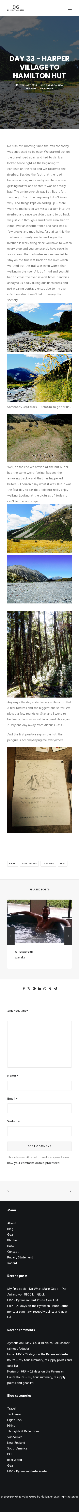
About (11, 1223)
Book (10, 1246)
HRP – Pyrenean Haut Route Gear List (32, 1300)
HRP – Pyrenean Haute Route (27, 1471)
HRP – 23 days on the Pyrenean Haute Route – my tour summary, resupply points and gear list (38, 1311)
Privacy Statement (20, 1257)
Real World (14, 1460)
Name (12, 1076)
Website (13, 1121)
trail (63, 864)
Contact (13, 1252)
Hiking (12, 864)
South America (17, 1448)
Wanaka (15, 957)
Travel (11, 1408)
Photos (12, 1240)
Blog (10, 1229)
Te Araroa (50, 85)
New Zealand (29, 864)
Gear (10, 1234)
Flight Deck (14, 1420)
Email (12, 1098)
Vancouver (14, 1437)
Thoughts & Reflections (23, 1431)
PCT (10, 1454)
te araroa (48, 864)
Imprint (12, 1263)
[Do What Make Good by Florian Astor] (15, 8)
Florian (48, 88)
